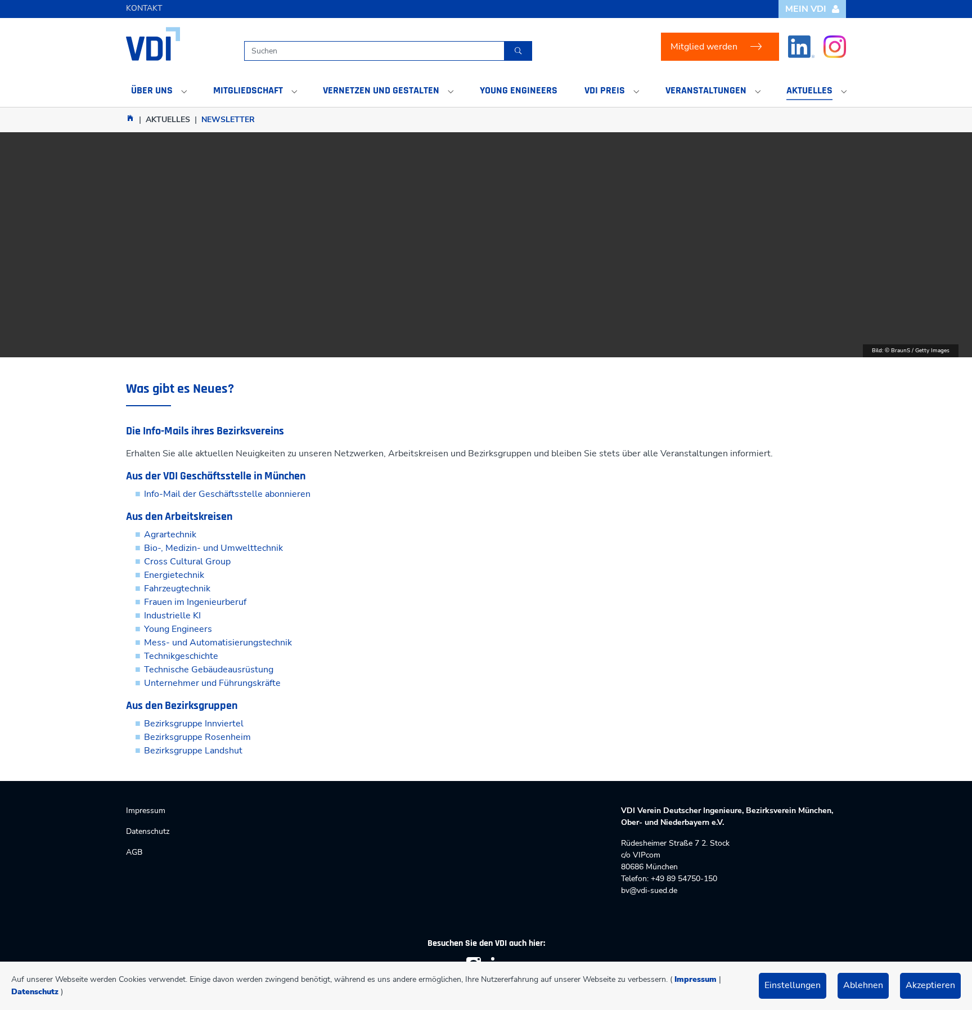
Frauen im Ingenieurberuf (195, 602)
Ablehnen (863, 985)
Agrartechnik (170, 534)
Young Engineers (178, 629)
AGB (134, 852)
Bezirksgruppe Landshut (193, 750)
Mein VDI (805, 9)
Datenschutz (34, 991)
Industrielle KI (172, 615)
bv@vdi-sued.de (649, 890)
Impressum (695, 979)
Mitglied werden (703, 47)
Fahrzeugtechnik (177, 588)
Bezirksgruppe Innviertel (194, 723)
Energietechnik (174, 575)
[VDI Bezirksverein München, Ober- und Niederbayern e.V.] (153, 44)
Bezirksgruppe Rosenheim (197, 737)
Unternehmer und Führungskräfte (212, 683)
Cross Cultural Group (187, 561)
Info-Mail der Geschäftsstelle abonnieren (227, 494)
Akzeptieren (930, 985)
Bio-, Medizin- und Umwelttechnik (213, 548)
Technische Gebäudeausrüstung (208, 669)
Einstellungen (792, 985)
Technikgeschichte (181, 656)
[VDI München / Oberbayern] (130, 118)
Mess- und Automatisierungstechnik (218, 642)
